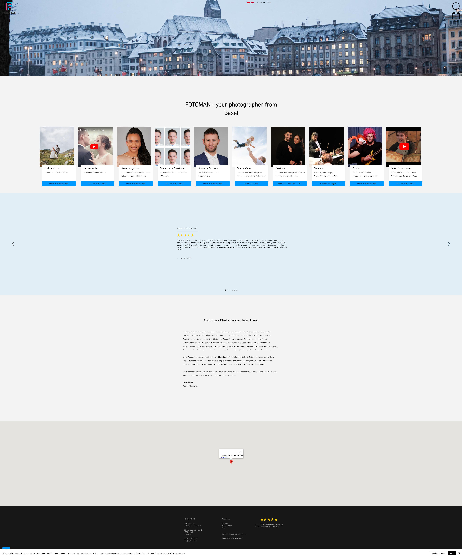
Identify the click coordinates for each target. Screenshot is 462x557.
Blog (223, 528)
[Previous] (13, 244)
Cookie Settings (438, 553)
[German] (249, 2)
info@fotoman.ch (190, 541)
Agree (452, 553)
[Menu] (456, 6)
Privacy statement (178, 553)
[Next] (449, 244)
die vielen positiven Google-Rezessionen (255, 350)
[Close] (459, 553)
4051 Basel (188, 532)
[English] (253, 2)
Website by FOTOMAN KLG (232, 539)
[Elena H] (227, 290)
